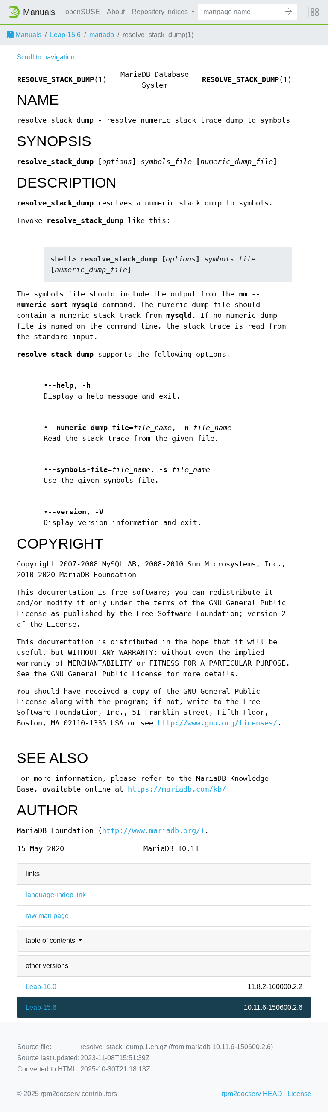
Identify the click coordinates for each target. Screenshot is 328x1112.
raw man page (47, 915)
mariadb (101, 34)
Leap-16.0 (41, 986)
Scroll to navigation (46, 57)
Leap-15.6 (65, 34)
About (116, 11)
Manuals (27, 34)
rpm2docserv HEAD (252, 1093)
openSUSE (82, 11)
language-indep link (56, 894)
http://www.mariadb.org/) (153, 831)
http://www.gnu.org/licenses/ (217, 723)
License (299, 1093)
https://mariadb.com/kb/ (177, 789)
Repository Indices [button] (161, 11)
